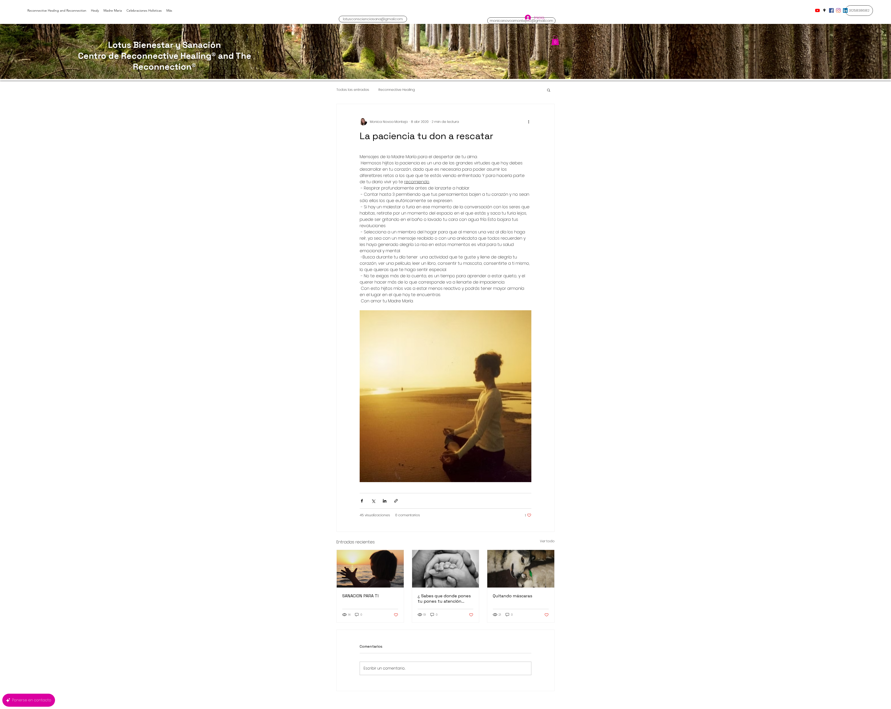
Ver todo (547, 541)
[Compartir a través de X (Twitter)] (373, 501)
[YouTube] (817, 10)
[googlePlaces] (824, 10)
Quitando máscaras (512, 595)
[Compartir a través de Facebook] (362, 501)
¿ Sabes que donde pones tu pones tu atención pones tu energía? (444, 598)
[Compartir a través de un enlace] (396, 501)
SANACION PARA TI (360, 595)
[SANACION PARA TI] (370, 569)
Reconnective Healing (396, 90)
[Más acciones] (528, 121)
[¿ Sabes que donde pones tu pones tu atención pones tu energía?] (445, 569)
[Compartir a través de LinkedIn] (384, 501)
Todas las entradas (352, 90)
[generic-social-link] (831, 10)
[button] (859, 10)
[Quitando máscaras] (520, 569)
